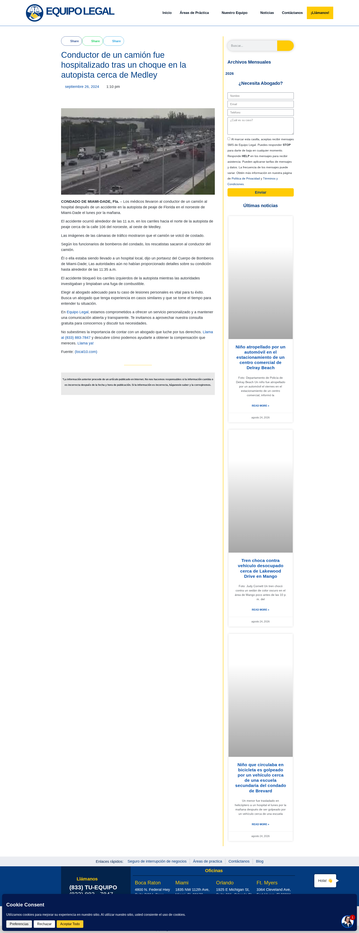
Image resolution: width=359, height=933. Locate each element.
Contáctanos (292, 13)
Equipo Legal (78, 312)
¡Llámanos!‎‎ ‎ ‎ (321, 13)
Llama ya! (85, 343)
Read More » (260, 405)
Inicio (167, 13)
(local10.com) (86, 352)
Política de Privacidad (246, 178)
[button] (71, 41)
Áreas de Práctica (194, 13)
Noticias (267, 13)
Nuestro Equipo (234, 13)
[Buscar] (285, 46)
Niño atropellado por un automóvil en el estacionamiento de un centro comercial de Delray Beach (260, 357)
